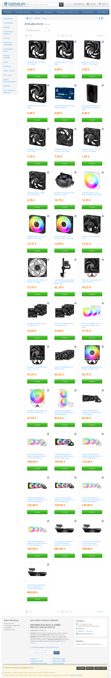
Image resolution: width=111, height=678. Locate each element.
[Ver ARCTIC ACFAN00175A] (92, 93)
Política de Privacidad (52, 647)
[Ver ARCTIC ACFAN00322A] (64, 224)
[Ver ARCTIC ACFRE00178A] (92, 398)
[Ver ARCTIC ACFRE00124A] (92, 355)
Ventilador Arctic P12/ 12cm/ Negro (63, 63)
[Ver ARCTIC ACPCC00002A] (92, 529)
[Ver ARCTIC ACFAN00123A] (37, 93)
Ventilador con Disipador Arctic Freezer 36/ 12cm (92, 281)
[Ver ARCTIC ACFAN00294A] (92, 224)
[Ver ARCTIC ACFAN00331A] (64, 137)
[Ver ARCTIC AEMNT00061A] (64, 267)
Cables (5, 62)
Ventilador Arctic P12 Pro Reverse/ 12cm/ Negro (62, 150)
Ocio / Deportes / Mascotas (9, 91)
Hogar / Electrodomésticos (9, 80)
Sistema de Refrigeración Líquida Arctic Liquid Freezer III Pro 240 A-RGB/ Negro (64, 456)
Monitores (48, 12)
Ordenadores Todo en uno (67, 12)
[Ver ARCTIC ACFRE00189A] (37, 529)
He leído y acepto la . (46, 647)
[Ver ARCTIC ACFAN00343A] (92, 137)
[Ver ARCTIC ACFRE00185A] (37, 485)
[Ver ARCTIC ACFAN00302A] (64, 311)
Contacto (92, 4)
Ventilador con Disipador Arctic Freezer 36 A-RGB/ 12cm (92, 368)
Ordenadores (8, 19)
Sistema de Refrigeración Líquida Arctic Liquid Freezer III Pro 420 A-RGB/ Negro (37, 500)
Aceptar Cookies (100, 668)
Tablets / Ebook (8, 71)
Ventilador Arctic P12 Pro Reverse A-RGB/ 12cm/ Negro (64, 237)
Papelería (6, 86)
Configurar (81, 668)
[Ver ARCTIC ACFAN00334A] (92, 311)
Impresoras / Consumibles (7, 43)
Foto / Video (7, 75)
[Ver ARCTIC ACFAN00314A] (37, 180)
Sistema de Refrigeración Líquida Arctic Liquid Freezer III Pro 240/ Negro (92, 412)
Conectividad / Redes (8, 50)
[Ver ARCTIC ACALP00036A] (64, 180)
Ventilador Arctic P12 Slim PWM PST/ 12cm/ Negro (90, 63)
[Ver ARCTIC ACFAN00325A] (92, 180)
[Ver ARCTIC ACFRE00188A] (92, 485)
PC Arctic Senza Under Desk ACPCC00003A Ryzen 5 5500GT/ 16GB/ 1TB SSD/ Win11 (63, 544)
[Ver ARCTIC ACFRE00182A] (64, 442)
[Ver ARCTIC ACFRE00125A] (37, 398)
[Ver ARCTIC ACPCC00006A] (37, 572)
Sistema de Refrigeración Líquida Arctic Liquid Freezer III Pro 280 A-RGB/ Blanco (92, 456)
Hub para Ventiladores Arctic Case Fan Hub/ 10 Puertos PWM (91, 107)
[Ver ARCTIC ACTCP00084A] (64, 93)
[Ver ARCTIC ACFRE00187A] (92, 442)
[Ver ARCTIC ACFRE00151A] (64, 398)
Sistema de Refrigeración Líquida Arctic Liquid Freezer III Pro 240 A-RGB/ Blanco (37, 456)
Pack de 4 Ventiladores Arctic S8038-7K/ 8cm (63, 368)
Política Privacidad (36, 661)
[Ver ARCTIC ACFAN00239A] (37, 267)
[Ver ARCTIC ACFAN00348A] (37, 137)
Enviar (56, 653)
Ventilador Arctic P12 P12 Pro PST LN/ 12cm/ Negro (91, 150)
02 (67, 36)
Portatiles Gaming (23, 12)
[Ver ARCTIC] (37, 224)
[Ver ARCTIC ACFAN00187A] (92, 50)
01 (63, 36)
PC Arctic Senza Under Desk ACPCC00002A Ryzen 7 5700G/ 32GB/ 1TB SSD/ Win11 (91, 544)
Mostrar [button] (99, 36)
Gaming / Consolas (6, 56)
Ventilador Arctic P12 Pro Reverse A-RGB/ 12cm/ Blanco (92, 194)
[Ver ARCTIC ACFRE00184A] (64, 485)
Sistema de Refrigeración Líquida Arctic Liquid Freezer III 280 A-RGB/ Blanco (64, 412)
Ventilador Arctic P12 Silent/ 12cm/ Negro (36, 63)
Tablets (37, 12)
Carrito (104, 4)
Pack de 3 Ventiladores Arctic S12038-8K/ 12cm (63, 324)
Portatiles (8, 12)
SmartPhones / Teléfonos (8, 33)
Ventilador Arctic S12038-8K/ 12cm (91, 237)
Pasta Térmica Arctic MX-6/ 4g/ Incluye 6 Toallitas (64, 107)
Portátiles (6, 27)
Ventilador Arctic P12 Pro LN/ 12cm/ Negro (36, 150)
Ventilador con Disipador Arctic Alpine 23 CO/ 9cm (64, 194)
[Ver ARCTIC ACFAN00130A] (37, 50)
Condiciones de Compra (38, 663)
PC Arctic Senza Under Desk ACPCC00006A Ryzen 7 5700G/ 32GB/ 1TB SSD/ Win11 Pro (36, 588)
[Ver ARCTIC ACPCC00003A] (64, 529)
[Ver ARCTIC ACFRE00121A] (92, 267)
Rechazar (90, 668)
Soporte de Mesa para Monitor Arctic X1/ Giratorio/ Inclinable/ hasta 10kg (64, 282)
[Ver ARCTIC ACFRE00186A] (37, 442)
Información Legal (58, 659)
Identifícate (79, 4)
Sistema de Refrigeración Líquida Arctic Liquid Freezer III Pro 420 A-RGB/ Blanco (37, 543)
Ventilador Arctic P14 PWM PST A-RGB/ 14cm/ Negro (37, 281)
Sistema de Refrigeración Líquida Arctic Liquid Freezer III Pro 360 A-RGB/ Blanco (92, 500)
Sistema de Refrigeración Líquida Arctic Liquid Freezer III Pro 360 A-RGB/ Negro (64, 500)
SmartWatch (102, 12)
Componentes (8, 23)
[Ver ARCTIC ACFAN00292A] (64, 355)
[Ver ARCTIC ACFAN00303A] (37, 311)
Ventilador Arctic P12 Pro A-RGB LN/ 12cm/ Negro (36, 237)
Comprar (37, 76)
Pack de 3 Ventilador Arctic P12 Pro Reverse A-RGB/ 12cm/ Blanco (92, 325)
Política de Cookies (76, 675)
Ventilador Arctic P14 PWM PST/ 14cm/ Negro (35, 194)
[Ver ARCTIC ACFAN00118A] (64, 50)
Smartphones (87, 12)
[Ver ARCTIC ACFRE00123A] (37, 355)
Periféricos (7, 66)
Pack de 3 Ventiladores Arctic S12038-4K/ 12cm (36, 324)
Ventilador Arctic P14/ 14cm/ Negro (36, 107)
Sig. (71, 36)
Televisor (6, 38)
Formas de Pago (58, 663)
